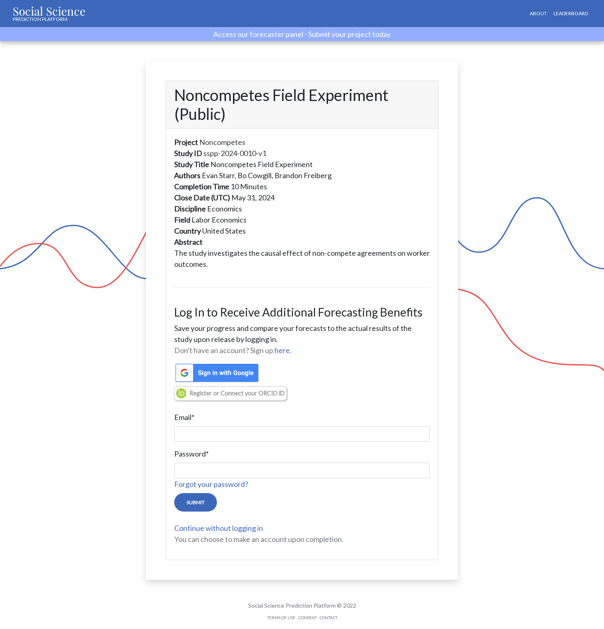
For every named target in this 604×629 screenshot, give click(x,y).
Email (184, 417)
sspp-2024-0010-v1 (234, 153)
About (538, 13)
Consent (307, 617)
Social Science (49, 12)
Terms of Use (281, 617)
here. (282, 350)
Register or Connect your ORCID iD (237, 393)
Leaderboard (570, 13)
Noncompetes (222, 142)
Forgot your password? (211, 484)
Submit (196, 502)
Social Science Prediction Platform (292, 605)
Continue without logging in (218, 528)
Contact (328, 617)
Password (191, 453)
